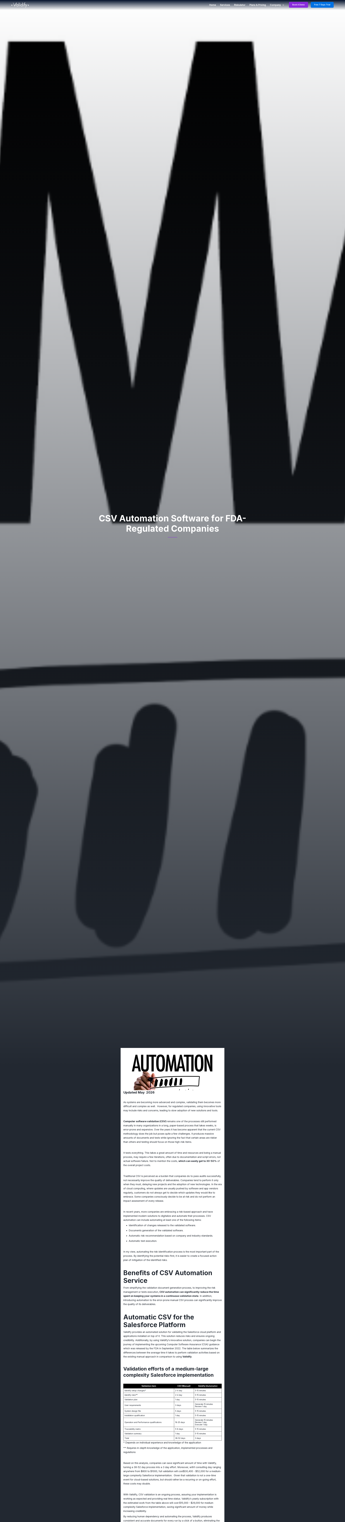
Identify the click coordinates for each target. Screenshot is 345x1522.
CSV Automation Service (167, 1277)
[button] (277, 5)
